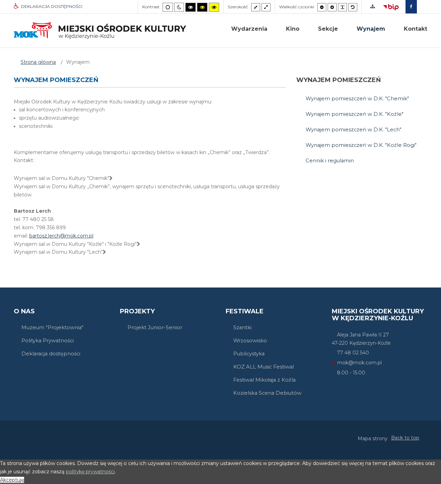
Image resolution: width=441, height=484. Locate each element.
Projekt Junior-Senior (154, 327)
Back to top (405, 438)
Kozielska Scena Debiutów (267, 393)
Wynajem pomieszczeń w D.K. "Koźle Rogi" (361, 145)
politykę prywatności (90, 471)
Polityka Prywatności (47, 340)
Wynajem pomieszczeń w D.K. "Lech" (353, 130)
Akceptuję (12, 480)
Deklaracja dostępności (50, 354)
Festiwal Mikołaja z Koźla (264, 380)
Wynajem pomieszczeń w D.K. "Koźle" (354, 114)
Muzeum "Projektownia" (52, 327)
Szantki (242, 327)
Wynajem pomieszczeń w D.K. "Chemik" (357, 98)
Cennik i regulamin (330, 161)
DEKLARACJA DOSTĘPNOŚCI (51, 6)
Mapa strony (373, 438)
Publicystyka (249, 354)
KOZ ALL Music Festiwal (263, 367)
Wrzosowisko (250, 340)
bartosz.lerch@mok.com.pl (61, 236)
